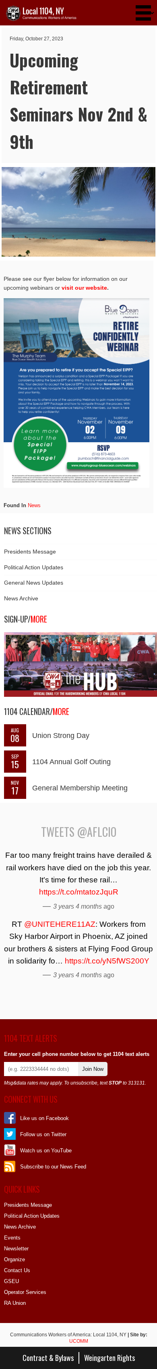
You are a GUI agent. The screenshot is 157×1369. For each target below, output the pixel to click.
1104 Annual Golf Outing (71, 762)
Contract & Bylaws (48, 1357)
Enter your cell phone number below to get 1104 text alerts (76, 1054)
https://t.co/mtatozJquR (78, 892)
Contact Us (17, 1270)
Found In (15, 505)
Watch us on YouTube (46, 1150)
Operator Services (25, 1292)
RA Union (15, 1303)
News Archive (21, 598)
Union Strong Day (60, 736)
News (34, 505)
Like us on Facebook (44, 1118)
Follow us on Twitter (43, 1134)
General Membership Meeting (80, 788)
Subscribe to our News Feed (53, 1167)
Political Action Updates (33, 567)
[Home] (41, 19)
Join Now (92, 1069)
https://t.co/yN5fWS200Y (107, 961)
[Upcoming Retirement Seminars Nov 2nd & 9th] (78, 255)
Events (12, 1238)
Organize (14, 1259)
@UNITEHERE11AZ (59, 924)
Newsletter (16, 1249)
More (39, 619)
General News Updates (33, 582)
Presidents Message (30, 551)
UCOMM (78, 1341)
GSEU (11, 1281)
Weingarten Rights (109, 1357)
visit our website (84, 287)
